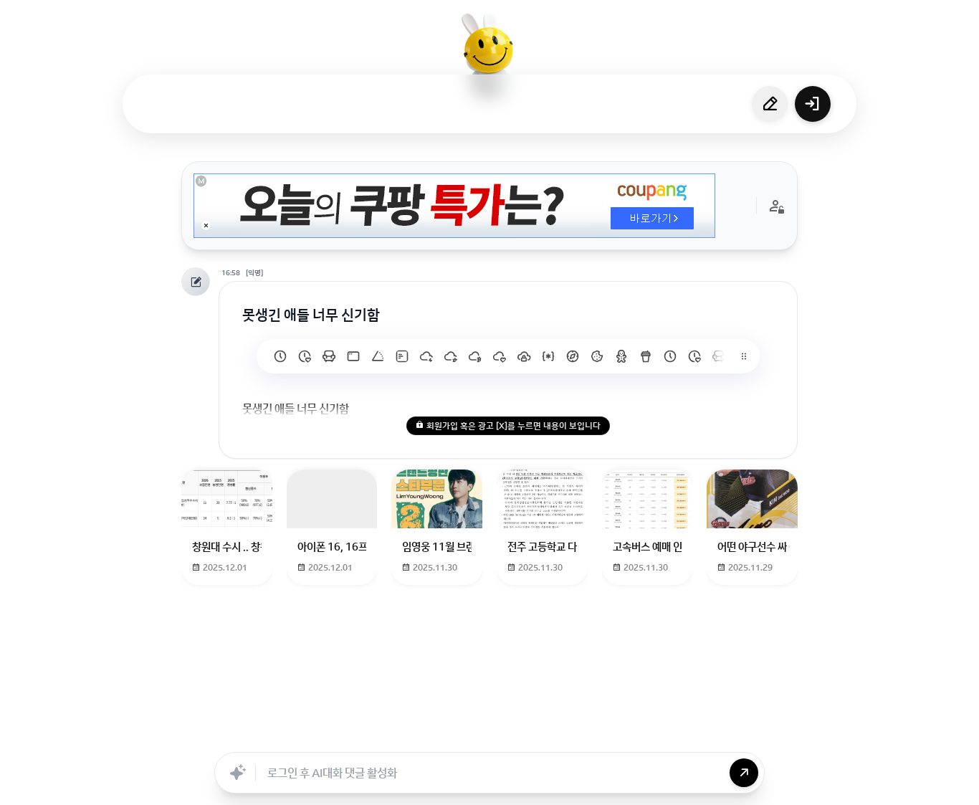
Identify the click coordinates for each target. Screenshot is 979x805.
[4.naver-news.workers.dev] (548, 356)
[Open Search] (344, 736)
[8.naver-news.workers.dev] (451, 356)
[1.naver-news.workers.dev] (621, 356)
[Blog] (539, 736)
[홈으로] (489, 54)
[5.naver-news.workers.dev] (524, 356)
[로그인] (813, 104)
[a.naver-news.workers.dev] (719, 356)
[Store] (444, 736)
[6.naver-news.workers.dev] (499, 356)
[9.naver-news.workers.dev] (426, 356)
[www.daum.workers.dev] (646, 356)
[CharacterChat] (570, 736)
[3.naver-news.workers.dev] (572, 356)
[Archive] (602, 736)
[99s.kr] (378, 356)
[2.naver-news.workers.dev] (597, 356)
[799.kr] (353, 356)
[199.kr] (329, 356)
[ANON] (476, 736)
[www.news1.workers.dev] (670, 356)
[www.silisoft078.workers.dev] (694, 356)
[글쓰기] (770, 104)
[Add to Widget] (635, 736)
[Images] (507, 736)
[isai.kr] (280, 356)
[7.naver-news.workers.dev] (475, 356)
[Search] (412, 736)
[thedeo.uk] (402, 356)
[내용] (206, 225)
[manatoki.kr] (304, 356)
